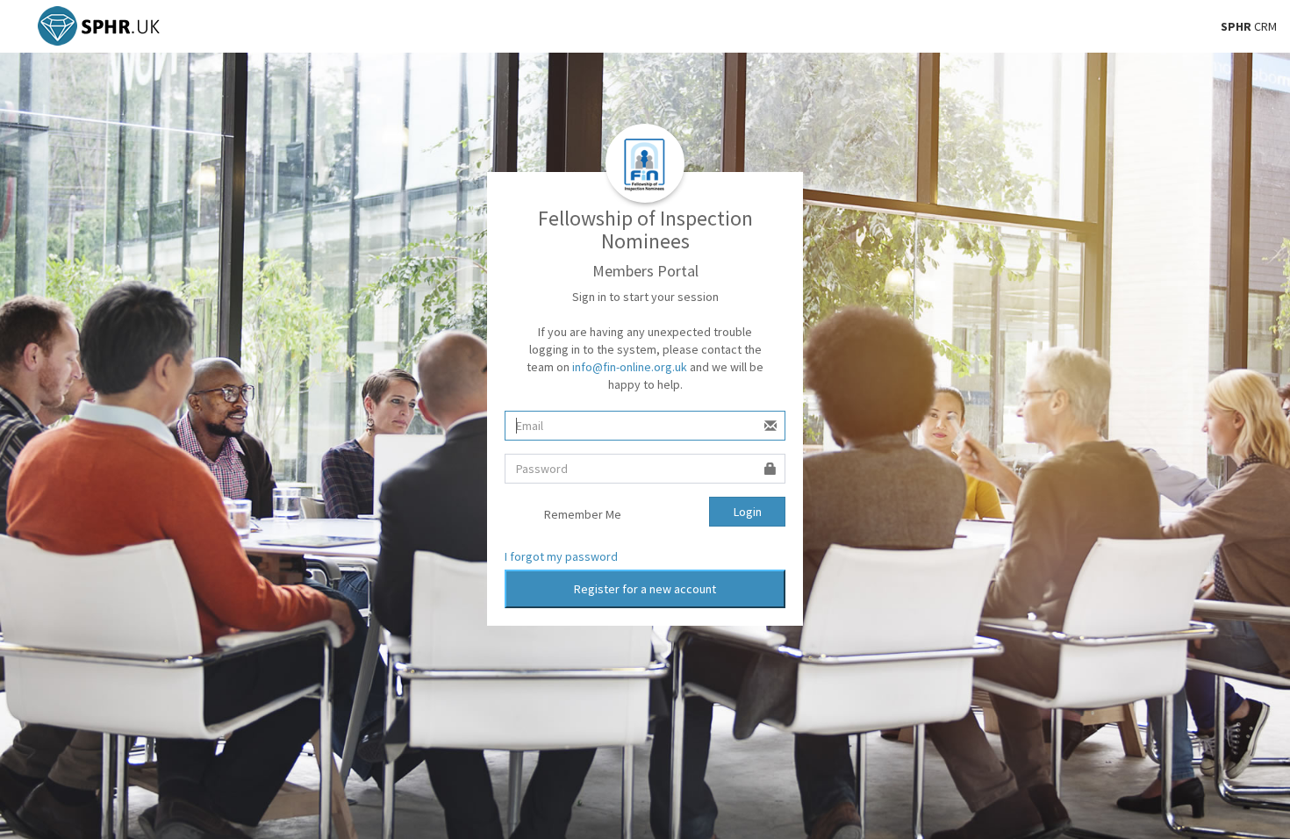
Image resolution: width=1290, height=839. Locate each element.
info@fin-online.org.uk (629, 367)
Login (748, 512)
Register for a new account (645, 589)
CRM (1249, 26)
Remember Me (582, 514)
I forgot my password (561, 556)
